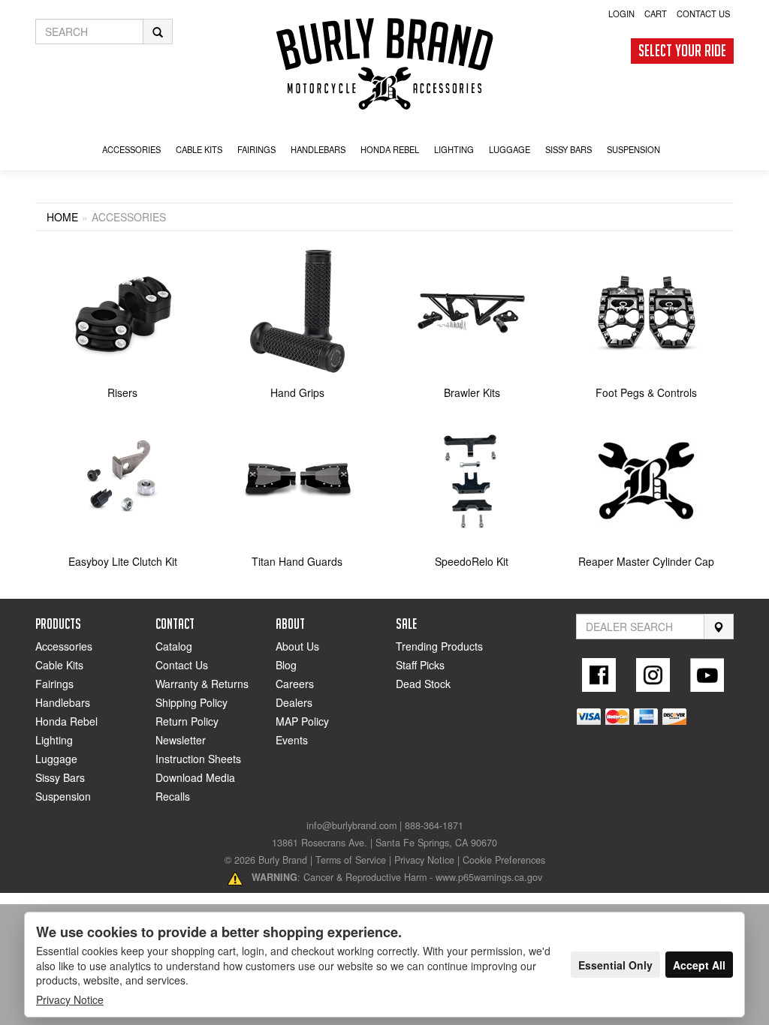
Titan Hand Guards (297, 561)
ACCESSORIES (131, 149)
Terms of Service (350, 860)
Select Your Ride (682, 50)
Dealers (294, 702)
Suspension (63, 796)
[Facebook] (599, 675)
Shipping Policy (191, 702)
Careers (295, 683)
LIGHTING (454, 149)
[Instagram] (653, 675)
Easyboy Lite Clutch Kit (122, 561)
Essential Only (615, 964)
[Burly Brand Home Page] (384, 64)
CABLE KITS (199, 149)
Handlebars (318, 149)
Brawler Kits (472, 392)
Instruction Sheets (198, 758)
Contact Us (703, 14)
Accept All (699, 964)
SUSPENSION (633, 149)
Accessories (63, 646)
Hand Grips (297, 392)
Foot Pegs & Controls (646, 392)
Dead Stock (423, 683)
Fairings (54, 683)
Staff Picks (420, 664)
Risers (122, 392)
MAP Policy (302, 721)
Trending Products (439, 646)
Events (292, 739)
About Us (297, 646)
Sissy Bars (60, 777)
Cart (655, 14)
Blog (286, 664)
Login (621, 14)
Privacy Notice (424, 860)
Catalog (173, 646)
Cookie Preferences (504, 860)
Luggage (56, 758)
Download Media (195, 777)
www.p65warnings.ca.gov (489, 877)
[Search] (718, 627)
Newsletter (180, 739)
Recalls (172, 796)
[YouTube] (706, 675)
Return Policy (187, 721)
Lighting (54, 739)
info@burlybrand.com (351, 825)
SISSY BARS (568, 149)
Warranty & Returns (202, 683)
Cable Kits (59, 664)
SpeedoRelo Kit (471, 561)
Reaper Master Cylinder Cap (646, 561)
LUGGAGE (509, 149)
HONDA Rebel (389, 149)
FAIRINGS (256, 149)
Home (62, 216)
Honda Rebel (66, 721)
